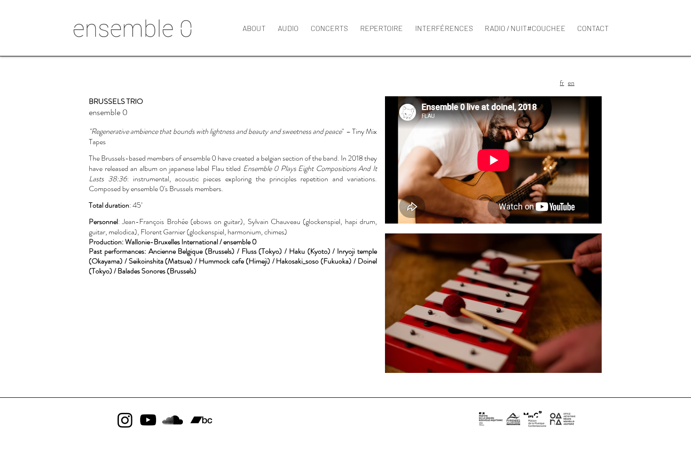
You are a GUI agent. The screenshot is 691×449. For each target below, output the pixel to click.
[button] (493, 303)
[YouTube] (148, 420)
